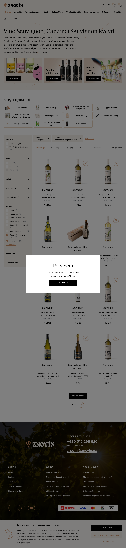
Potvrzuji (63, 283)
